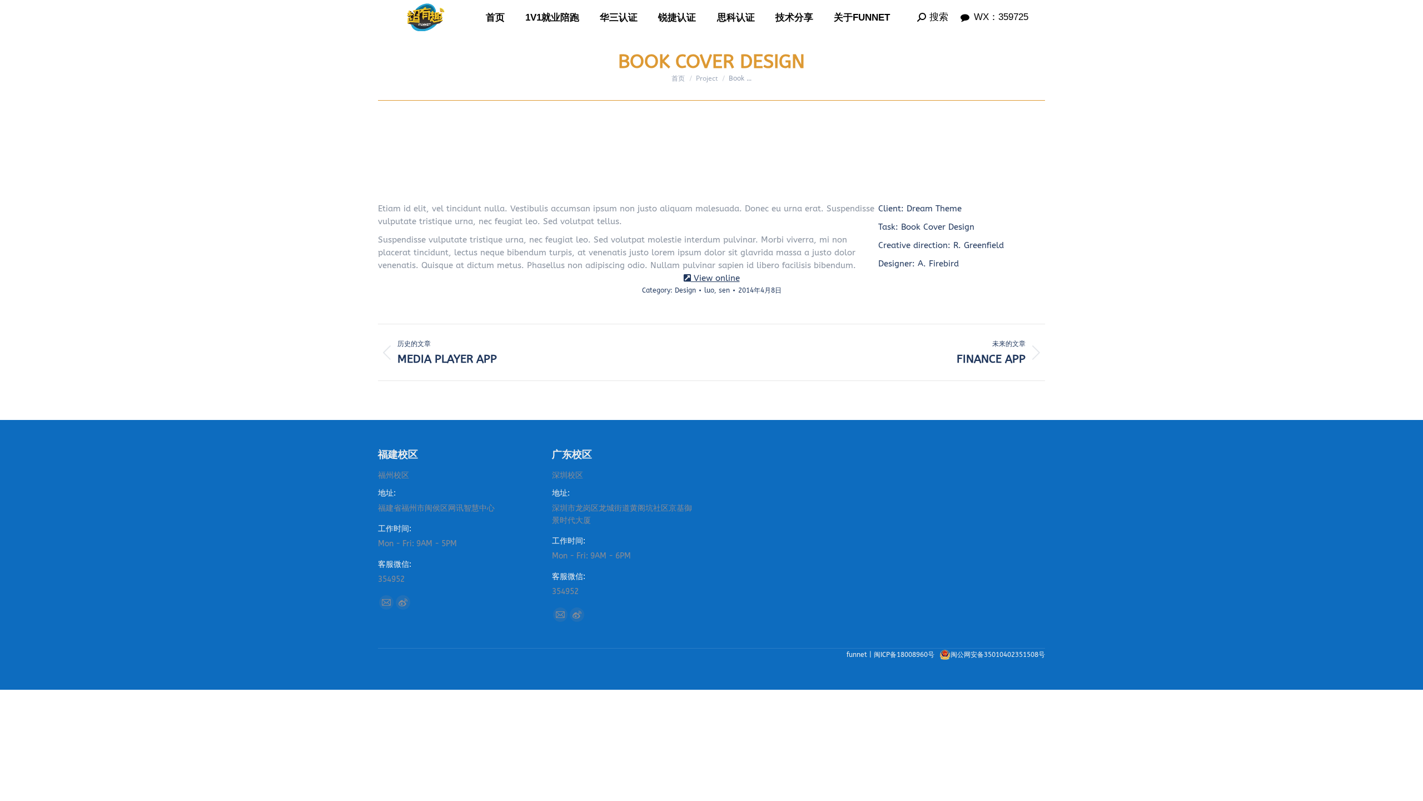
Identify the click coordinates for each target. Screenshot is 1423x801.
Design (685, 290)
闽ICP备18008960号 (905, 655)
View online (715, 278)
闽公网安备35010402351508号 (998, 655)
